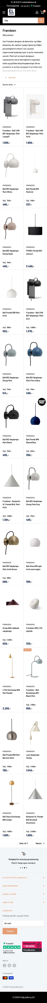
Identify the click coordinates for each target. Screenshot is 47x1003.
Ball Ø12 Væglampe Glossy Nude (11, 252)
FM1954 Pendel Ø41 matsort (34, 252)
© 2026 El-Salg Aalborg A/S (24, 997)
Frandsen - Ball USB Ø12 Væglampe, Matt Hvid (34, 133)
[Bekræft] (41, 20)
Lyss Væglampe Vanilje (32, 756)
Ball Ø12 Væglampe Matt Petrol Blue (34, 379)
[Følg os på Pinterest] (14, 965)
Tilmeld (10, 931)
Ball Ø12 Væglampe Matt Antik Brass (11, 567)
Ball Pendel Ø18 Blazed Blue (32, 441)
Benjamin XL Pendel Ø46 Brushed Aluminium (34, 819)
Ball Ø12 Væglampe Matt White (11, 190)
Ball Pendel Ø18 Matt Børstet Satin (11, 756)
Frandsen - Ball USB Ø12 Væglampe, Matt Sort (34, 315)
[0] (42, 12)
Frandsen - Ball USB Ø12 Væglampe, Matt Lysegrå (11, 133)
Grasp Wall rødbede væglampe (11, 629)
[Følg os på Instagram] (9, 965)
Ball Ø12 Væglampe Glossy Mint (11, 379)
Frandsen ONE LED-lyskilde (34, 629)
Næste (39, 843)
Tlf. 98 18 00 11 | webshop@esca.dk (23, 2)
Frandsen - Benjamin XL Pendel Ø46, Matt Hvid (11, 504)
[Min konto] (37, 12)
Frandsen (7, 127)
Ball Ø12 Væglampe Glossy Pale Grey (34, 502)
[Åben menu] (4, 12)
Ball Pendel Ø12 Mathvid (32, 190)
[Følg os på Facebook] (4, 965)
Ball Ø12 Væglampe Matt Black (11, 441)
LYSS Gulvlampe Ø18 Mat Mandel (11, 691)
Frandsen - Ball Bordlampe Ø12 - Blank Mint (33, 693)
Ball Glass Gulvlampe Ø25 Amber (11, 818)
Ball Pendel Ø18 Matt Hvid (11, 314)
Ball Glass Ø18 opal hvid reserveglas (34, 567)
